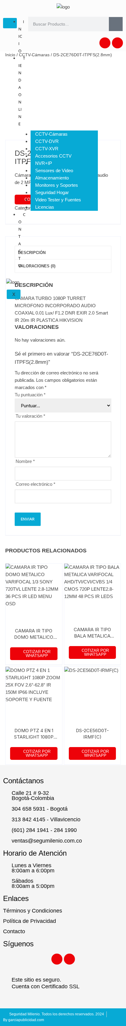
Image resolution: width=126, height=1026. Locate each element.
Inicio (10, 54)
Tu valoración (30, 416)
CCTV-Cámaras (34, 54)
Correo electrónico (35, 484)
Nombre (25, 461)
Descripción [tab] (32, 252)
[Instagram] (117, 42)
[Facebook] (104, 42)
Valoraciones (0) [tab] (36, 266)
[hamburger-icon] (10, 23)
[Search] (116, 24)
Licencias (44, 207)
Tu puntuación (30, 394)
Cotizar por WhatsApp (36, 653)
